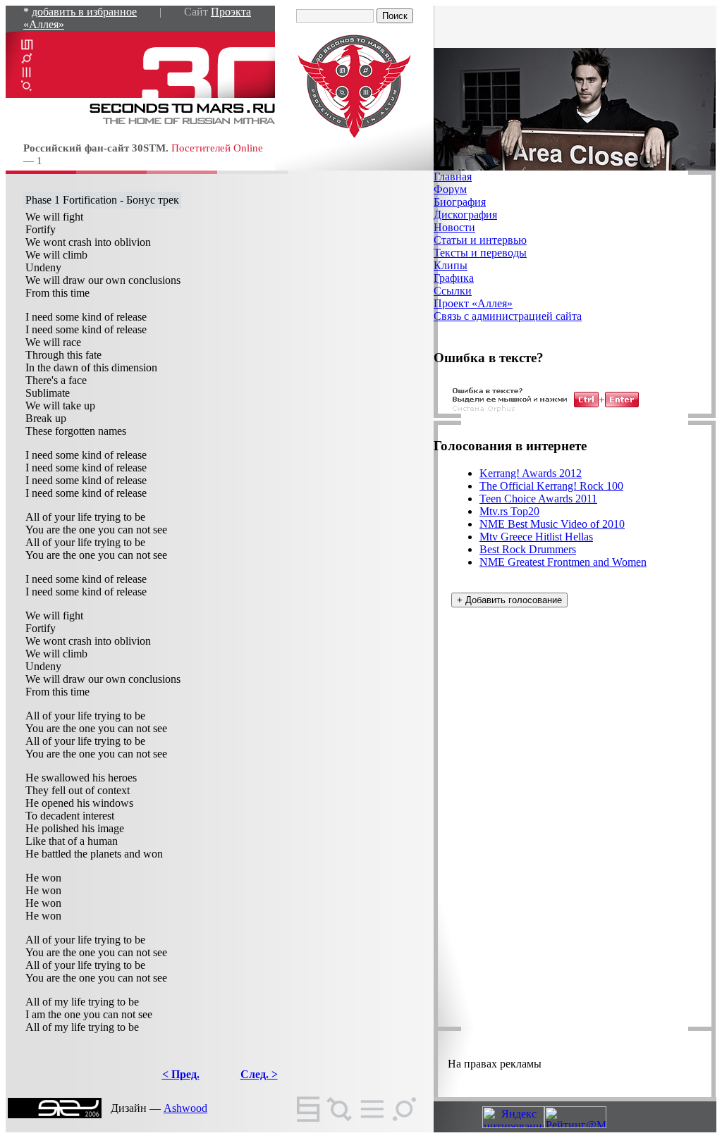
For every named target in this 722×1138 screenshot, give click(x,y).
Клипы (450, 265)
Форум (450, 189)
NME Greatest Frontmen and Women (563, 562)
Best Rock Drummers (527, 549)
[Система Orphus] (546, 410)
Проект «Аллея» (473, 303)
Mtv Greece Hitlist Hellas (536, 537)
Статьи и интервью (480, 240)
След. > (259, 1074)
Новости (454, 227)
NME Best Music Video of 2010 (552, 524)
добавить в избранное (84, 12)
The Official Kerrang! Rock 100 (551, 486)
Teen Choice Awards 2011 (538, 499)
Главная (453, 177)
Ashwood (185, 1108)
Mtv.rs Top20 (509, 511)
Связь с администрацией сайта (508, 316)
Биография (460, 202)
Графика (454, 278)
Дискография (465, 215)
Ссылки (453, 291)
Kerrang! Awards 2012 (530, 473)
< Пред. (181, 1074)
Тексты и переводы (480, 253)
